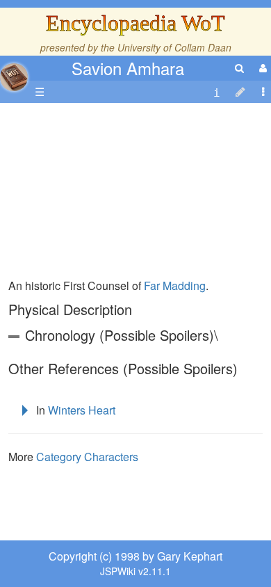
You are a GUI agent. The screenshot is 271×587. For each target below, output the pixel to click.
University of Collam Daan (174, 47)
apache (14, 77)
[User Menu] (261, 68)
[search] (239, 68)
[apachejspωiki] (14, 73)
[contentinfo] (216, 92)
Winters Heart (81, 410)
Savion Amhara (128, 68)
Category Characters (87, 457)
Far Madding (175, 286)
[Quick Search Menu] (239, 68)
